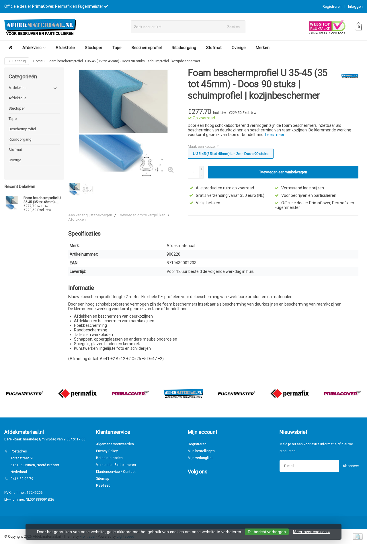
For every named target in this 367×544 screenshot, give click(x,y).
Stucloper (93, 47)
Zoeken (233, 27)
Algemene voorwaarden (115, 444)
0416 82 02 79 (22, 479)
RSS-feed (103, 485)
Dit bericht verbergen (267, 531)
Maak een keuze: (203, 146)
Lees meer (274, 134)
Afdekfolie (65, 47)
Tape (117, 47)
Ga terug (18, 61)
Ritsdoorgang (184, 47)
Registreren (332, 6)
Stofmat (214, 47)
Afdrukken (77, 219)
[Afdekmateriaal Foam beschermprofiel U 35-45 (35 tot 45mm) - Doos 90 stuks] (11, 203)
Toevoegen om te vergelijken (141, 215)
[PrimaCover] (130, 393)
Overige (239, 47)
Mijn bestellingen (201, 451)
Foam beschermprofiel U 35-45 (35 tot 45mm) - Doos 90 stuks (42, 200)
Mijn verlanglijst (200, 458)
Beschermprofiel (147, 47)
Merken (263, 47)
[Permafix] (77, 393)
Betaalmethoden (109, 458)
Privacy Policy (107, 451)
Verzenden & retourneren (116, 465)
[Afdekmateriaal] (347, 76)
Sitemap (102, 479)
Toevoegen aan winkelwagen (283, 172)
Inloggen (355, 6)
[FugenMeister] (24, 393)
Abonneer (351, 466)
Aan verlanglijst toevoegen (90, 215)
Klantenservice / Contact (116, 472)
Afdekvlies (32, 47)
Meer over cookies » (311, 531)
